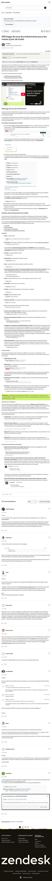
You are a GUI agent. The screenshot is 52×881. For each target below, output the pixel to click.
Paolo (7, 572)
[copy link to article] (49, 31)
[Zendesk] (26, 859)
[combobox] (32, 501)
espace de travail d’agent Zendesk (20, 125)
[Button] (3, 494)
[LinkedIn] (42, 31)
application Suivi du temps (14, 270)
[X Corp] (44, 31)
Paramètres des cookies (43, 871)
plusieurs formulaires (43, 242)
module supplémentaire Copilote (17, 221)
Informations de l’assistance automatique (14, 230)
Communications (8, 227)
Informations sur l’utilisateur (11, 229)
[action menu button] (49, 509)
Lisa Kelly (8, 43)
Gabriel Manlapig (10, 509)
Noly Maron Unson (10, 749)
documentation (5, 519)
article (37, 708)
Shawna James (9, 630)
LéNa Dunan (9, 537)
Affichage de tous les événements (12, 76)
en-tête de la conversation (22, 127)
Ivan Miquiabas (9, 671)
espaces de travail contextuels (20, 247)
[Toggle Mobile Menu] (49, 2)
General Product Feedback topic (27, 587)
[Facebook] (47, 31)
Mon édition (47, 51)
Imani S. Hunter (9, 653)
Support (33, 638)
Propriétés (7, 226)
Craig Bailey (8, 773)
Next (31, 827)
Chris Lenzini (9, 605)
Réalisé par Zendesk (27, 877)
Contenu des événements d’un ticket (13, 77)
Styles (7, 723)
